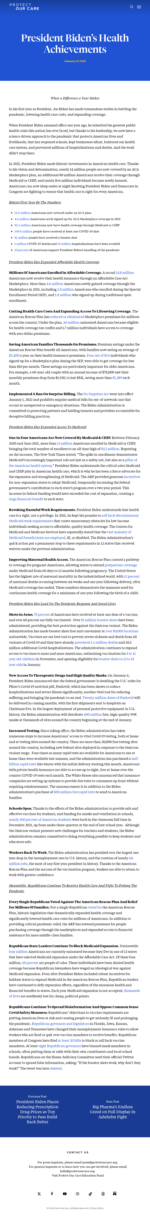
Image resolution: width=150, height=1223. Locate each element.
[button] (139, 7)
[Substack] (115, 1196)
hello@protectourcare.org (77, 1171)
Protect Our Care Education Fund (81, 1175)
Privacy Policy (96, 1208)
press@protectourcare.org (99, 1162)
